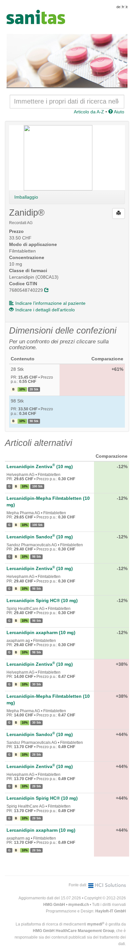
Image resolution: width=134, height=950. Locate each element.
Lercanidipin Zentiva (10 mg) (40, 466)
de (118, 7)
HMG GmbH (54, 904)
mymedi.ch (78, 904)
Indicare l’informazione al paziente (50, 303)
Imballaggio (26, 197)
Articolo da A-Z (89, 111)
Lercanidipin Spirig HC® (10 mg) (42, 600)
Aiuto (118, 111)
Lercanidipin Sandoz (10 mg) (40, 536)
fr (123, 7)
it (126, 7)
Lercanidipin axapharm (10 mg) (41, 632)
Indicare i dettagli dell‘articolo (45, 309)
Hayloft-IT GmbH (110, 911)
